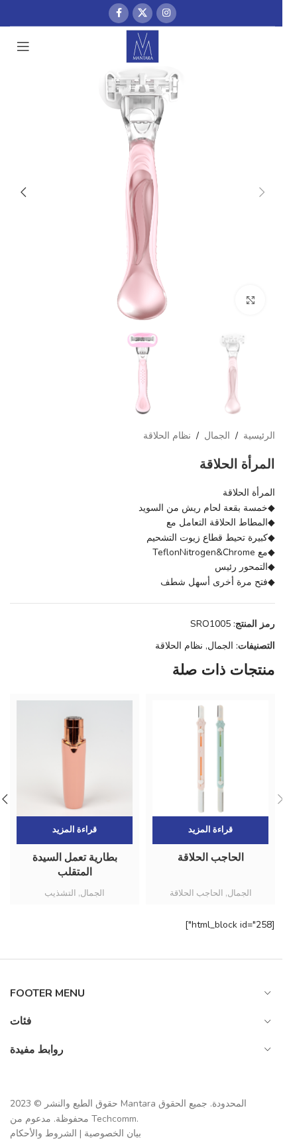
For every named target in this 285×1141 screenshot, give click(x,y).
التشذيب (60, 893)
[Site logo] (143, 45)
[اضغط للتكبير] (250, 300)
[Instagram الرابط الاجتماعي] (166, 13)
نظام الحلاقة (167, 435)
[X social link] (142, 13)
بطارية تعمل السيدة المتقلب (74, 864)
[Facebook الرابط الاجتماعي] (119, 13)
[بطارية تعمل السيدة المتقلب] (75, 758)
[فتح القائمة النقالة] (23, 46)
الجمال (217, 435)
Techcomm (114, 1119)
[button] (262, 192)
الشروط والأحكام (43, 1133)
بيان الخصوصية (112, 1133)
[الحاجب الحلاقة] (210, 758)
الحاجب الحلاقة (211, 857)
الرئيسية (259, 435)
